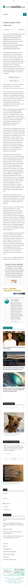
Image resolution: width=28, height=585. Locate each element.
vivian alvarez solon (17, 290)
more (23, 293)
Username (5, 493)
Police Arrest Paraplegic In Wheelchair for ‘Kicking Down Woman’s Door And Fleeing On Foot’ (13, 525)
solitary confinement (8, 290)
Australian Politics (21, 29)
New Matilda (6, 29)
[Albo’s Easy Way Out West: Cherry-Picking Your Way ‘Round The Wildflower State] (14, 359)
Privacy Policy (6, 557)
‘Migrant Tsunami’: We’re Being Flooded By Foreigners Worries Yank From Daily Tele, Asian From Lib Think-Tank (14, 390)
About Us (5, 546)
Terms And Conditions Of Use (10, 559)
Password (5, 498)
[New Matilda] (14, 6)
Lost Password (6, 509)
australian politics (12, 288)
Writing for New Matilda (8, 554)
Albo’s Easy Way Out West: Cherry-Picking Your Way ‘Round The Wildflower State (13, 368)
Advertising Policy (7, 549)
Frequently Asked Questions (9, 551)
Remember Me (7, 503)
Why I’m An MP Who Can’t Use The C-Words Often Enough (14, 348)
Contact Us (5, 543)
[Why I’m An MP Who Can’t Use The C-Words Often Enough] (14, 338)
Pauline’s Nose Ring (7, 529)
